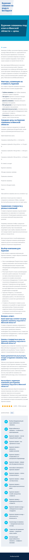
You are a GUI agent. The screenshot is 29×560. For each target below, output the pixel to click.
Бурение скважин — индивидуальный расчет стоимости (16, 501)
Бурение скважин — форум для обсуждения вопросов (16, 463)
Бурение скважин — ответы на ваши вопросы (16, 474)
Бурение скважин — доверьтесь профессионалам (14, 449)
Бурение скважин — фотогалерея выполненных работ (17, 486)
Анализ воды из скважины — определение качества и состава (16, 524)
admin (5, 47)
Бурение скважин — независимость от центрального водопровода (16, 456)
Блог (12, 412)
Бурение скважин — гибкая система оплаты (16, 479)
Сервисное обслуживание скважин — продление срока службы (16, 531)
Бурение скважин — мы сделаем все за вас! (15, 442)
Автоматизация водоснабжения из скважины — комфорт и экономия (15, 539)
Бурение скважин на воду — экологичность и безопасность (16, 516)
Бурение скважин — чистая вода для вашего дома (16, 437)
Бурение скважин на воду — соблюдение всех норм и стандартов (16, 509)
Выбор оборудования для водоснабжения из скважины (16, 423)
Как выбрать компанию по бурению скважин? (16, 468)
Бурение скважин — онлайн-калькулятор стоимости (15, 493)
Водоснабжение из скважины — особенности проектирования (16, 430)
